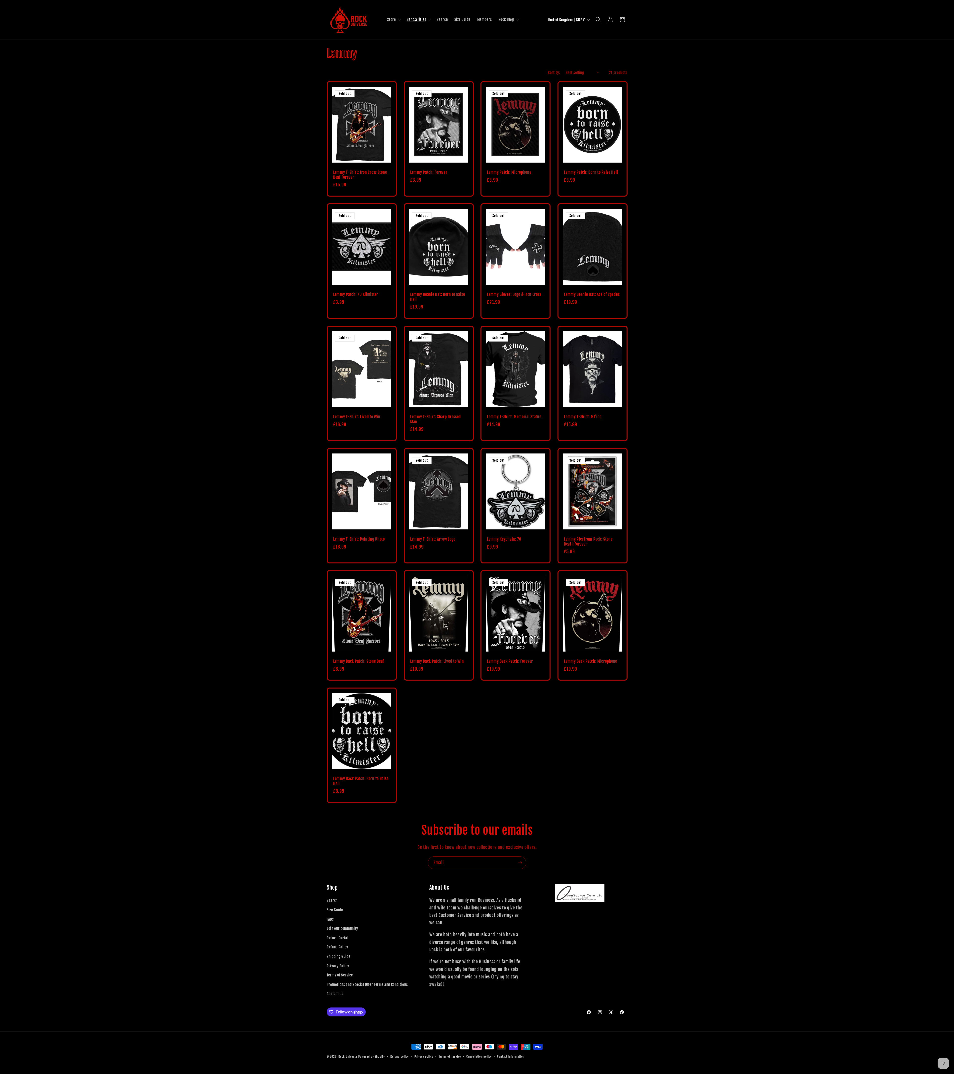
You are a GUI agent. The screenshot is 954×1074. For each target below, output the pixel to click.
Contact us (335, 993)
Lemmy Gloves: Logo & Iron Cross (514, 294)
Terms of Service (340, 974)
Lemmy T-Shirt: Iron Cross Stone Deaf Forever (360, 175)
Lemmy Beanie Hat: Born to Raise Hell (437, 297)
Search (332, 900)
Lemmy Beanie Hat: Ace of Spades (591, 294)
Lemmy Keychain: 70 (504, 539)
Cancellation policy (479, 1056)
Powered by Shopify (371, 1056)
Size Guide (335, 909)
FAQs (330, 919)
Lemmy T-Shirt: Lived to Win (356, 417)
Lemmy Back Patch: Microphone (590, 661)
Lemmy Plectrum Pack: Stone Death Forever (588, 542)
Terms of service (450, 1056)
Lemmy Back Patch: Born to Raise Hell (360, 781)
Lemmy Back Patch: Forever (510, 661)
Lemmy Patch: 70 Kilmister (355, 294)
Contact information (510, 1056)
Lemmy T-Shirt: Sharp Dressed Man (435, 419)
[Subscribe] (520, 862)
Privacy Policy (338, 965)
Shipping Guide (338, 956)
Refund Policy (337, 946)
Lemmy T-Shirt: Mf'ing (583, 417)
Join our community (342, 928)
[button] (393, 19)
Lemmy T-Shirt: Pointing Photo (359, 539)
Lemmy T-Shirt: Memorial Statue (514, 417)
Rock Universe (347, 1056)
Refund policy (399, 1056)
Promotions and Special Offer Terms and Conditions (367, 984)
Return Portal (338, 937)
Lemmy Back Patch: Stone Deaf (358, 661)
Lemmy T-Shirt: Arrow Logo (432, 539)
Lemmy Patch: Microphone (509, 172)
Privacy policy (423, 1056)
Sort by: (554, 72)
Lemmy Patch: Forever (428, 172)
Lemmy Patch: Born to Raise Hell (591, 172)
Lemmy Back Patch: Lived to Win (437, 661)
